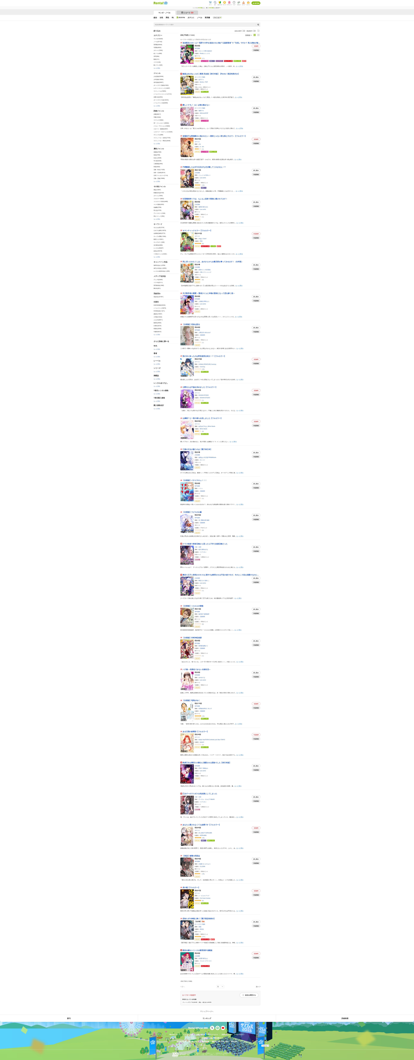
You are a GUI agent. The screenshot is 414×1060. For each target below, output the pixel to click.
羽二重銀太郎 (202, 520)
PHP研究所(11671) (159, 311)
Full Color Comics (205, 898)
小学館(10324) (158, 317)
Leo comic (203, 178)
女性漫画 (197, 299)
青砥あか (205, 768)
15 (203, 874)
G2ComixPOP (204, 113)
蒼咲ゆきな (205, 549)
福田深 (200, 207)
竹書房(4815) (157, 331)
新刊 (69, 1018)
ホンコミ (202, 460)
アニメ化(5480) (158, 279)
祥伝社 (202, 929)
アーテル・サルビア (204, 799)
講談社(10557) (158, 314)
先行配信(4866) (158, 245)
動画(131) (156, 59)
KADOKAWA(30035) (159, 305)
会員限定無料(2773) (159, 233)
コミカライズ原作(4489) (161, 201)
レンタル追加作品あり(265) (162, 271)
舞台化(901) (157, 288)
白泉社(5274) (157, 325)
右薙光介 (209, 51)
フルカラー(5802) (159, 198)
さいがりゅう (207, 864)
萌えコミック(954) (159, 216)
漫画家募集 (205, 1041)
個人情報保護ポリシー (217, 1038)
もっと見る (157, 68)
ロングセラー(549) (159, 242)
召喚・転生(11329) (159, 169)
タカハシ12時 (203, 51)
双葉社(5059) (157, 328)
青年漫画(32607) (158, 82)
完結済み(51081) (158, 297)
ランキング (207, 1018)
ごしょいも (202, 175)
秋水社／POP (204, 82)
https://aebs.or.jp (184, 1056)
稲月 (200, 549)
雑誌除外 (249, 31)
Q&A (191, 1034)
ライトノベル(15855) (160, 91)
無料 (256, 46)
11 (203, 58)
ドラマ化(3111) (158, 282)
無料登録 (257, 3)
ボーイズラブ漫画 (200, 77)
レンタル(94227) (158, 248)
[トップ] (158, 3)
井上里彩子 (202, 833)
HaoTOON (206, 739)
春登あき (201, 457)
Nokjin (200, 739)
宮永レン (208, 175)
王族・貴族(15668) (159, 178)
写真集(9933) (157, 47)
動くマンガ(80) (158, 65)
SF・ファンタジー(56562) (161, 123)
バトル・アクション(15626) (162, 126)
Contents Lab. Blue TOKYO (217, 739)
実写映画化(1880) (159, 285)
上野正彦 (201, 332)
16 (203, 838)
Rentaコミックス (205, 53)
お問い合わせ (200, 1034)
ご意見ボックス (226, 1034)
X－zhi (202, 146)
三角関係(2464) (158, 163)
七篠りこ (206, 580)
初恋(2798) (157, 155)
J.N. (200, 144)
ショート (188, 12)
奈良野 (200, 958)
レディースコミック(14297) (162, 88)
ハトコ (200, 488)
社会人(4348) (157, 158)
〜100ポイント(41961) (160, 254)
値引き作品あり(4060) (160, 268)
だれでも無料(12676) (160, 230)
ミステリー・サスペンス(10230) (163, 132)
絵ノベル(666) (158, 53)
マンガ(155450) (158, 39)
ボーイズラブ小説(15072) (161, 100)
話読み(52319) (158, 251)
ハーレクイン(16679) (160, 308)
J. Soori (204, 238)
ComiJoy (213, 364)
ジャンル (216, 17)
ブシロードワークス (206, 961)
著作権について (194, 1041)
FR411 (201, 768)
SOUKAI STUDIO (204, 395)
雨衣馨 (200, 646)
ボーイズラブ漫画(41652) (161, 85)
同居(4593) (157, 167)
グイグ (207, 895)
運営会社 (234, 1041)
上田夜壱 (201, 301)
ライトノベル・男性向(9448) (162, 140)
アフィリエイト (194, 1038)
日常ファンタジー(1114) (161, 175)
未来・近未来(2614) (159, 172)
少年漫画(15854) (158, 79)
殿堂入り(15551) (158, 239)
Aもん (206, 426)
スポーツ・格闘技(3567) (161, 129)
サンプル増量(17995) (160, 236)
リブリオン (203, 552)
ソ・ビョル (202, 895)
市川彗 (206, 457)
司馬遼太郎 (202, 708)
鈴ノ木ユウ (208, 708)
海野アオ (201, 110)
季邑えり (206, 301)
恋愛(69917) (157, 114)
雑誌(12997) (157, 190)
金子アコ (201, 79)
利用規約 (205, 1038)
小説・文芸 (198, 547)
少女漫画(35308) (158, 76)
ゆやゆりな (202, 677)
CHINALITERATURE (205, 364)
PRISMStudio (212, 457)
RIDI (201, 241)
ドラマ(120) (157, 62)
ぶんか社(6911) (158, 320)
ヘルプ (185, 1034)
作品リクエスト (213, 1034)
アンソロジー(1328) (159, 213)
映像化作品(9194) (159, 193)
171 (203, 937)
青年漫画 (197, 48)
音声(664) (156, 56)
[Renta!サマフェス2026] (165, 3)
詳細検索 (345, 1018)
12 (203, 185)
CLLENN (202, 866)
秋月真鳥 (208, 270)
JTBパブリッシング (205, 272)
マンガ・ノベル (164, 12)
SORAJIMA (208, 833)
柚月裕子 (201, 614)
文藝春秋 (202, 335)
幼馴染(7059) (157, 152)
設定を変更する (250, 995)
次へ (257, 986)
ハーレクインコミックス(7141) (163, 94)
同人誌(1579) (157, 210)
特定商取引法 (181, 1041)
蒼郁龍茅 (206, 614)
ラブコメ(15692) (158, 120)
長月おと (205, 958)
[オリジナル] (181, 17)
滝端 (200, 926)
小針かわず (207, 332)
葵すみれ (205, 207)
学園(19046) (157, 117)
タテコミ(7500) (158, 50)
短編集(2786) (157, 207)
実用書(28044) (158, 44)
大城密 (200, 864)
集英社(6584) (157, 323)
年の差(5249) (157, 161)
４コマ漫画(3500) (159, 204)
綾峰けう (205, 646)
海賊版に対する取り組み (220, 1041)
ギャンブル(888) (158, 135)
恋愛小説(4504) (158, 97)
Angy (200, 238)
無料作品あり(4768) (159, 265)
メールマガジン (239, 1034)
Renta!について (174, 1034)
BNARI (213, 799)
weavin (202, 742)
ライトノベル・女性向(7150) (162, 138)
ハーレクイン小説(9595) (161, 103)
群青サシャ (202, 270)
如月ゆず (201, 426)
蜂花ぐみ (201, 580)
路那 (208, 520)
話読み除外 (238, 31)
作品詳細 (256, 50)
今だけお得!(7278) (159, 227)
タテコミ (197, 141)
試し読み (256, 77)
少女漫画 (197, 172)
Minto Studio (211, 426)
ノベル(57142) (158, 41)
